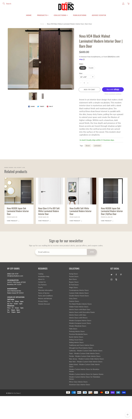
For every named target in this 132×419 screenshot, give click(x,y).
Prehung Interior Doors (77, 331)
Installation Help (43, 276)
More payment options (113, 94)
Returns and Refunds (45, 298)
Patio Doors (73, 329)
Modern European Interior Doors (80, 320)
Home (29, 15)
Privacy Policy (43, 301)
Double (91, 68)
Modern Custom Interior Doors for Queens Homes (86, 374)
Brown (88, 145)
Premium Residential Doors (78, 334)
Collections (60, 15)
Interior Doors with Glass (77, 315)
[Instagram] (111, 279)
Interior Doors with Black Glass (79, 309)
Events (40, 287)
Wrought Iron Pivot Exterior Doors (81, 348)
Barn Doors (73, 279)
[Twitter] (111, 274)
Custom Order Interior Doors (79, 293)
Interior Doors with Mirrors (78, 318)
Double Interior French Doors (79, 296)
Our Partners (42, 285)
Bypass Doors (74, 282)
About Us (41, 279)
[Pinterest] (121, 274)
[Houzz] (116, 279)
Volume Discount (44, 304)
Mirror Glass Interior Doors (78, 382)
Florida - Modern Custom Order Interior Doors (85, 356)
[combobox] (87, 77)
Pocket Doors (73, 276)
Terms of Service (43, 293)
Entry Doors (73, 298)
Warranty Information (45, 290)
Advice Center (99, 15)
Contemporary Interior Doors (79, 290)
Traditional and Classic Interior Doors (81, 345)
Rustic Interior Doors (76, 337)
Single (83, 68)
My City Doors (15, 393)
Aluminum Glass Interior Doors (79, 384)
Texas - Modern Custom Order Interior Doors (84, 353)
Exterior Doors (74, 301)
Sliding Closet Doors (76, 340)
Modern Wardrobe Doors (77, 326)
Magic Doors (73, 287)
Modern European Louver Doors (80, 323)
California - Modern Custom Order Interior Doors (85, 351)
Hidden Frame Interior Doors (78, 307)
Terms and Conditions (45, 296)
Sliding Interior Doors (76, 342)
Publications (79, 15)
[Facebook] (116, 274)
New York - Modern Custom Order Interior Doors (85, 362)
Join (92, 252)
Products (42, 15)
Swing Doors (73, 274)
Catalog (40, 274)
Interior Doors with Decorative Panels (82, 312)
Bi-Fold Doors (74, 285)
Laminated (97, 145)
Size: (81, 73)
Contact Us (42, 282)
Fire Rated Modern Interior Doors (80, 304)
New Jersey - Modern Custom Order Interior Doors (86, 359)
